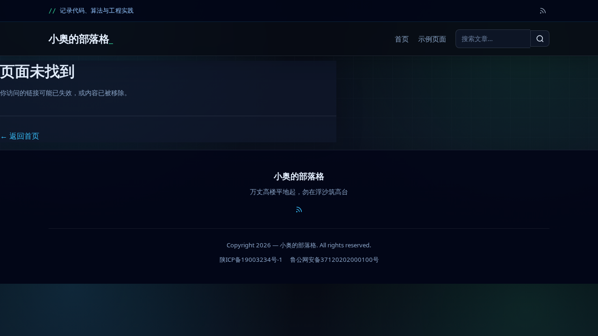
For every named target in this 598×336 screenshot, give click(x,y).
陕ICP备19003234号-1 (251, 259)
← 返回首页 (19, 136)
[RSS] (542, 10)
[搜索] (539, 38)
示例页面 (432, 39)
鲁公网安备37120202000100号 (334, 259)
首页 (402, 39)
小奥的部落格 (79, 38)
